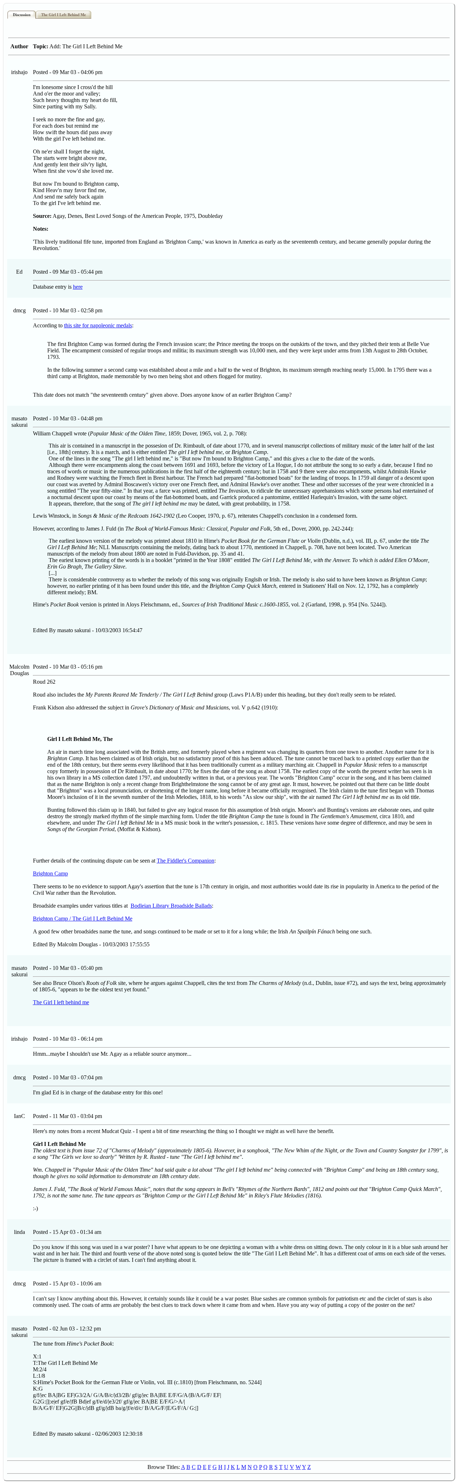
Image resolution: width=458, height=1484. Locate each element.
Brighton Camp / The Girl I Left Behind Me (82, 919)
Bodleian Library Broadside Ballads (171, 906)
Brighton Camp (50, 873)
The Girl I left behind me (61, 1002)
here (78, 287)
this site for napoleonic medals (98, 325)
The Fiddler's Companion (185, 861)
